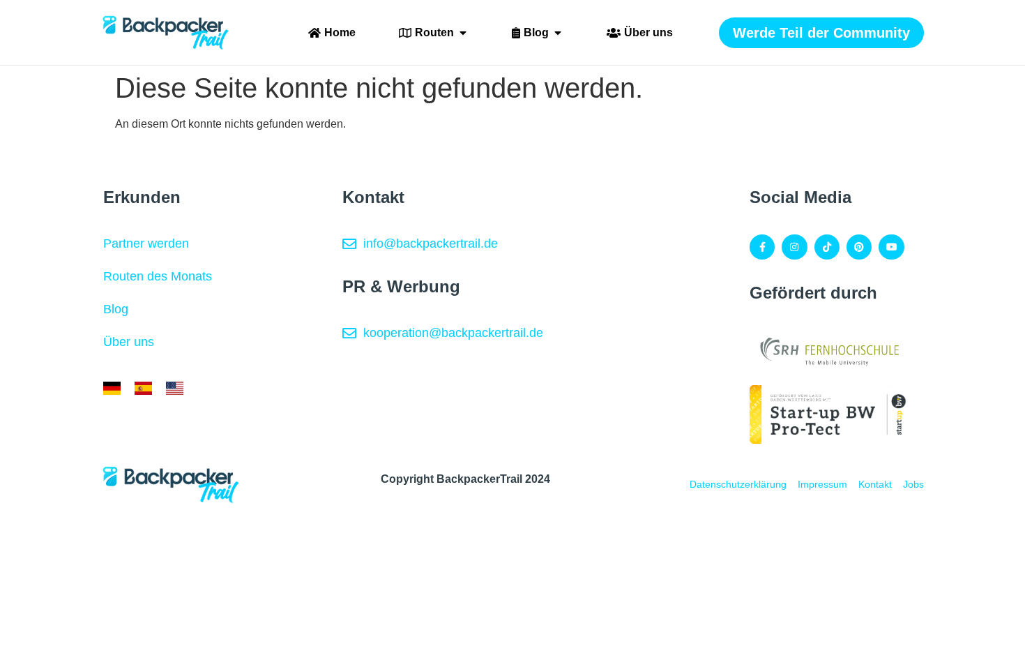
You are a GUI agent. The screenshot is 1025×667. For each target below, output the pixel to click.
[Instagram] (794, 247)
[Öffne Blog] (557, 32)
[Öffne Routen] (463, 32)
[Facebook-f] (762, 247)
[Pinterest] (859, 247)
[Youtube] (891, 247)
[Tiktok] (827, 247)
